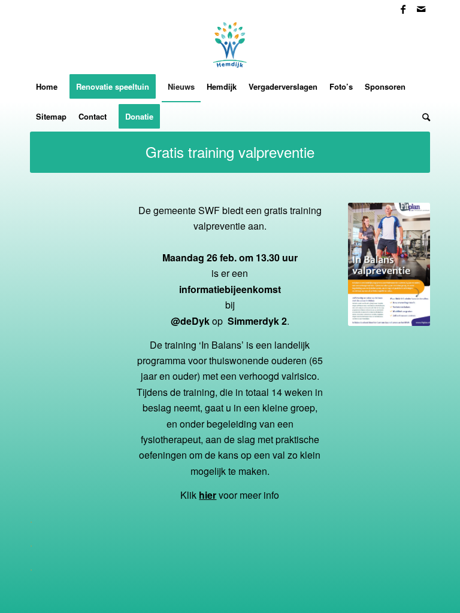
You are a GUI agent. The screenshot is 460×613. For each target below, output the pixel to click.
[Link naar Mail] (421, 9)
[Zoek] (423, 117)
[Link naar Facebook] (402, 9)
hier (207, 495)
